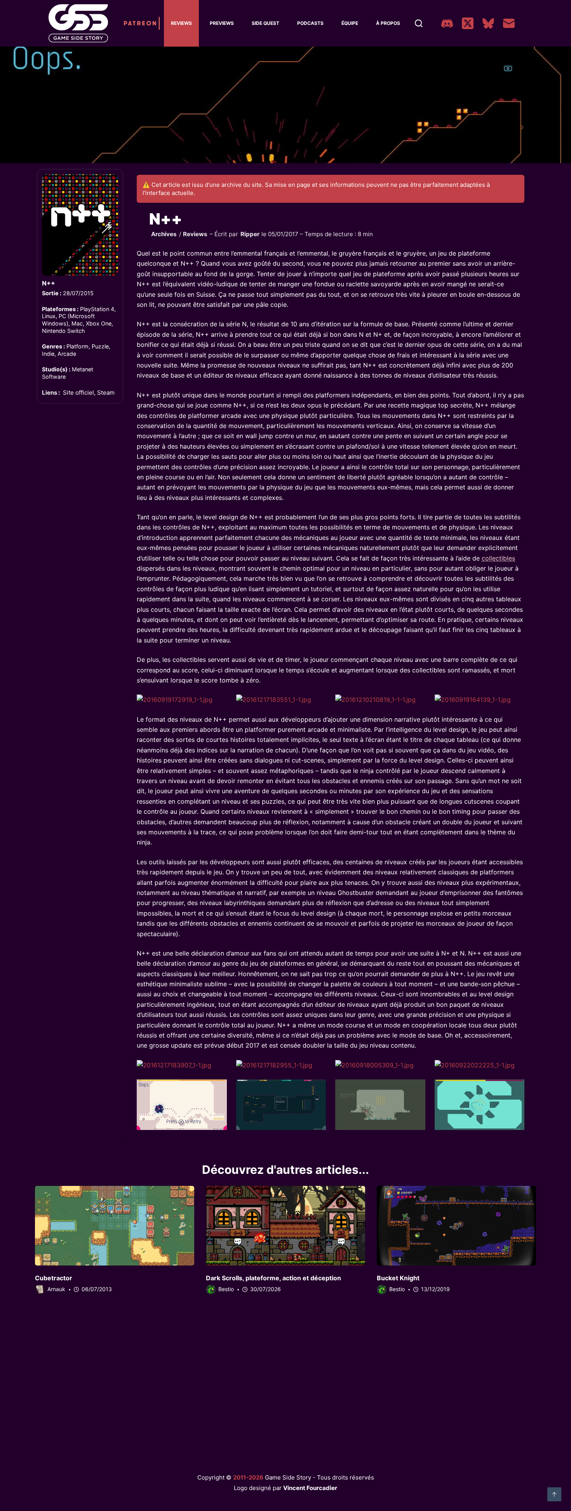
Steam (106, 392)
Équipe (349, 23)
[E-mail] (509, 23)
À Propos (388, 23)
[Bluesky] (488, 23)
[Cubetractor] (114, 1226)
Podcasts (310, 23)
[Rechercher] (419, 23)
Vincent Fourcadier (310, 1488)
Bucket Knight (398, 1278)
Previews (222, 23)
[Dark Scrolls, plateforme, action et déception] (285, 1226)
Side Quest (265, 23)
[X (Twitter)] (468, 23)
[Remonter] (554, 1494)
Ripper (249, 234)
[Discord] (447, 23)
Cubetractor (53, 1278)
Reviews (181, 23)
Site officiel (78, 392)
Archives (164, 234)
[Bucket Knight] (456, 1226)
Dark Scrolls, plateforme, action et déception (273, 1278)
